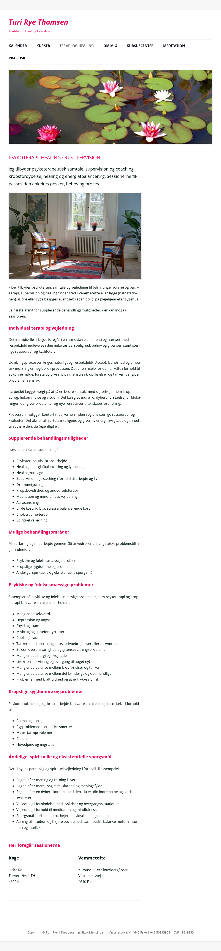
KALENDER (18, 45)
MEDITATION (174, 45)
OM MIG (110, 45)
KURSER (43, 45)
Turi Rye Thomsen (38, 22)
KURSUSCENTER (140, 45)
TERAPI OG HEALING (77, 45)
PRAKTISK (17, 58)
